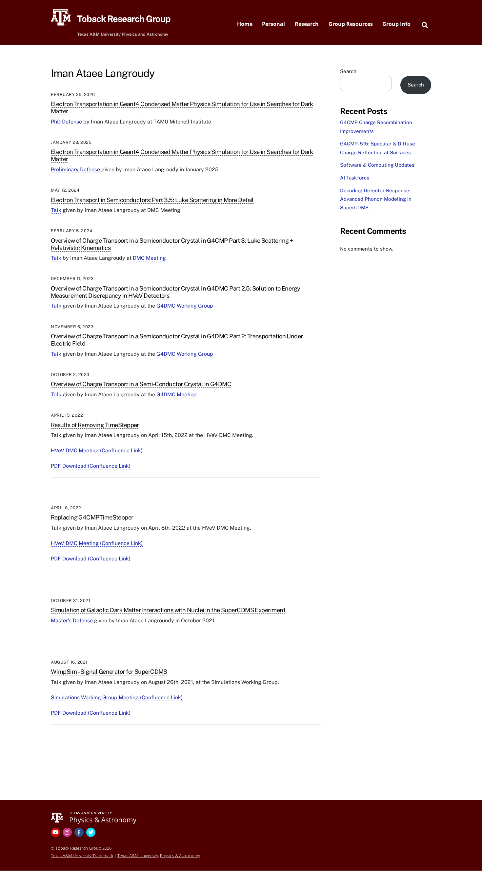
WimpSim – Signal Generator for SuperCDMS (109, 671)
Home (244, 24)
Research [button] (307, 24)
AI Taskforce (355, 177)
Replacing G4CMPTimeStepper (92, 517)
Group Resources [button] (351, 24)
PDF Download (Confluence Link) (91, 466)
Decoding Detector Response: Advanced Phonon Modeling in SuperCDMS (376, 199)
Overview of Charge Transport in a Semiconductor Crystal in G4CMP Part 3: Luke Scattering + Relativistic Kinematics (172, 244)
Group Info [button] (396, 24)
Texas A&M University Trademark (82, 856)
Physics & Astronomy (180, 856)
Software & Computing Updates (377, 165)
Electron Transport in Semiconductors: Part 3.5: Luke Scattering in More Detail (152, 200)
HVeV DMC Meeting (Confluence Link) (97, 450)
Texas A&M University (137, 856)
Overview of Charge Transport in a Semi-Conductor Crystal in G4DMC (141, 384)
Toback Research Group (78, 848)
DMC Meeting (149, 258)
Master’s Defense (72, 620)
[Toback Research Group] (94, 817)
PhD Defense (66, 122)
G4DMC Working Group (184, 306)
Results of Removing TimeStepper (95, 425)
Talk (56, 210)
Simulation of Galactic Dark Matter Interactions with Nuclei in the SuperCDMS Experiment (168, 610)
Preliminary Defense (75, 169)
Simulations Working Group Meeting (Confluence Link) (117, 697)
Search (348, 71)
